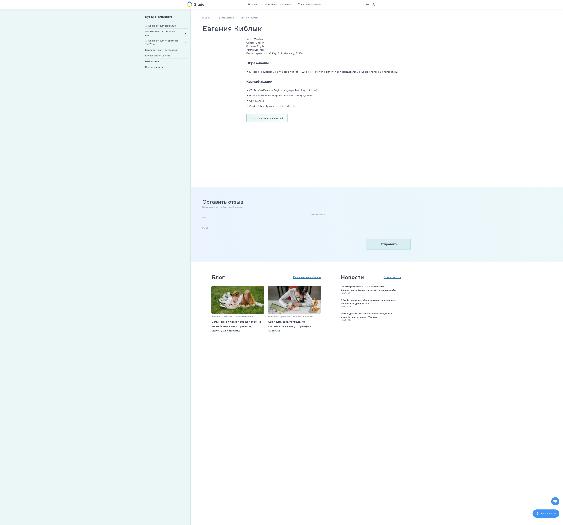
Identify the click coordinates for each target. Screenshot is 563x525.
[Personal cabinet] (374, 4)
